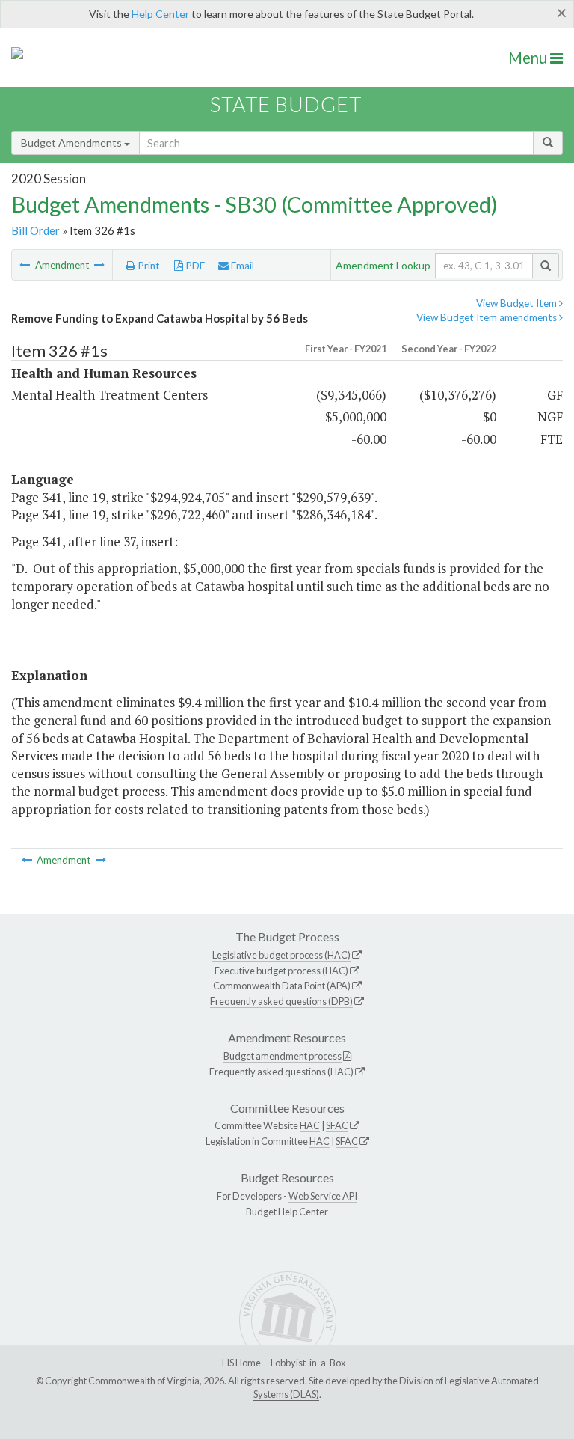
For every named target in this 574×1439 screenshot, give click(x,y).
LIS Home (241, 1363)
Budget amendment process (282, 1056)
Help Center (160, 13)
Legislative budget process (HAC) (281, 955)
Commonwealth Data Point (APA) (282, 986)
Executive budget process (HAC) (281, 971)
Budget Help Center (287, 1212)
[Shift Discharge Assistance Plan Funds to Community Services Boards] (25, 265)
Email (241, 266)
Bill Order (35, 230)
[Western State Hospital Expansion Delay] (99, 265)
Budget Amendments (72, 142)
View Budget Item (517, 303)
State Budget (286, 104)
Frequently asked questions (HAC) (281, 1072)
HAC (310, 1125)
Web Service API (322, 1196)
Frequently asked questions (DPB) (281, 1001)
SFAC (337, 1125)
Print (147, 266)
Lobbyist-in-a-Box (308, 1363)
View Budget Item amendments (487, 317)
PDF (194, 266)
